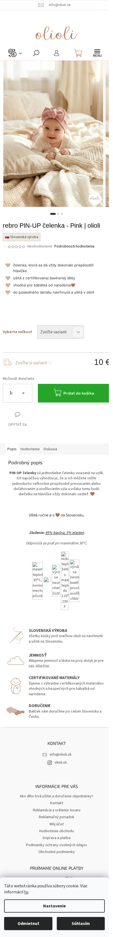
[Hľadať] (36, 53)
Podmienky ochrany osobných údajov (56, 845)
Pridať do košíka (78, 393)
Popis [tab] (12, 449)
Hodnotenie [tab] (30, 449)
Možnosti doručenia (18, 378)
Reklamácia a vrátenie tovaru (56, 810)
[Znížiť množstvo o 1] (12, 394)
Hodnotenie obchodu (56, 831)
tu (26, 892)
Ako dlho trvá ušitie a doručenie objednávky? (56, 796)
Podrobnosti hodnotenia (74, 246)
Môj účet (57, 824)
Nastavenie (54, 906)
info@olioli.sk (61, 754)
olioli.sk (61, 762)
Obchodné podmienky (56, 852)
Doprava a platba (56, 838)
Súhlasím (81, 924)
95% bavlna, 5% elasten (64, 533)
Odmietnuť (28, 924)
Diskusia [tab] (50, 449)
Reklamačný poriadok (56, 817)
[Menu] (97, 53)
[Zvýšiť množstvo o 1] (24, 394)
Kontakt (56, 803)
